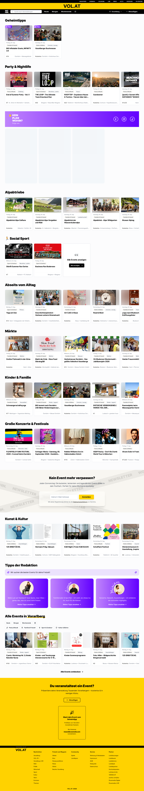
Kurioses (36, 780)
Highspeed (82, 1)
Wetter (54, 755)
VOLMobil (101, 1)
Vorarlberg (116, 12)
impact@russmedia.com (72, 731)
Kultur (35, 775)
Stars (35, 777)
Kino (53, 758)
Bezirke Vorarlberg (58, 769)
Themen (36, 783)
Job (109, 1)
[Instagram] (124, 119)
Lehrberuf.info (113, 772)
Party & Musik (13, 627)
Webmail (92, 1)
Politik (35, 766)
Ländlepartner (113, 766)
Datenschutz (94, 766)
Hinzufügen (133, 12)
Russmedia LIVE (114, 783)
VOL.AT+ (36, 758)
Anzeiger (130, 1)
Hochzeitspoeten (114, 769)
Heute (46, 12)
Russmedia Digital (114, 780)
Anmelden (86, 497)
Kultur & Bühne (63, 627)
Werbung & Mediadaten (97, 755)
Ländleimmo (112, 761)
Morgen (55, 12)
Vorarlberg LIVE (38, 761)
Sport (35, 772)
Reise (54, 764)
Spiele (73, 755)
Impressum (93, 758)
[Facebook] (116, 119)
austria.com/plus (114, 777)
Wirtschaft (37, 769)
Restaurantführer (57, 761)
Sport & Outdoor (47, 627)
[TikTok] (132, 119)
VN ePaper (139, 1)
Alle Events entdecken (71, 672)
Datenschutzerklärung (80, 502)
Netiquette (93, 764)
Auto (121, 1)
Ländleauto (112, 758)
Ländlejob (112, 764)
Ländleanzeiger (113, 755)
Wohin (54, 766)
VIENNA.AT (112, 775)
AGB (91, 761)
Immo (115, 1)
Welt (35, 764)
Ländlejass (74, 758)
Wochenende (66, 12)
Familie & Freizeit (29, 627)
